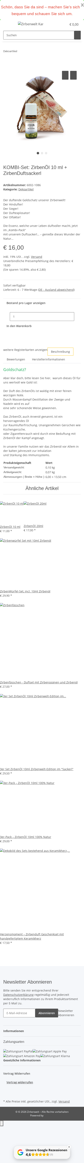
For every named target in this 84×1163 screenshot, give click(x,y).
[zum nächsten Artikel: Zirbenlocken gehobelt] (20, 52)
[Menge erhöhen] (77, 316)
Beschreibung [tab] (60, 352)
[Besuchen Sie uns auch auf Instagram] (6, 1089)
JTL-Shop (49, 1115)
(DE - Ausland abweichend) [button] (56, 290)
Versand (36, 257)
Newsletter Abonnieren (66, 1013)
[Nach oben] (1, 1123)
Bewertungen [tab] (16, 359)
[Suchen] (77, 35)
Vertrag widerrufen (20, 1082)
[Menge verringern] (6, 316)
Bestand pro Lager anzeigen (26, 303)
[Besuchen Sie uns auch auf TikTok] (6, 1094)
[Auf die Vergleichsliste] (65, 75)
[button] (59, 24)
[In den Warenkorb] (6, 65)
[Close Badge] (69, 1147)
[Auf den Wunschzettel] (73, 75)
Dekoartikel (26, 189)
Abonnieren (47, 1013)
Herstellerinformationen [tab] (48, 359)
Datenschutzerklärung (18, 995)
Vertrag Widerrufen (16, 1073)
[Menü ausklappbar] (8, 24)
